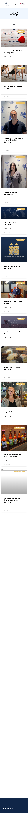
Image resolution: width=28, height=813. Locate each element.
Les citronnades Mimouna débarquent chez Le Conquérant (13, 500)
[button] (15, 3)
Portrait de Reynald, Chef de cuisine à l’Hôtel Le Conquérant (13, 140)
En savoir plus (7, 56)
